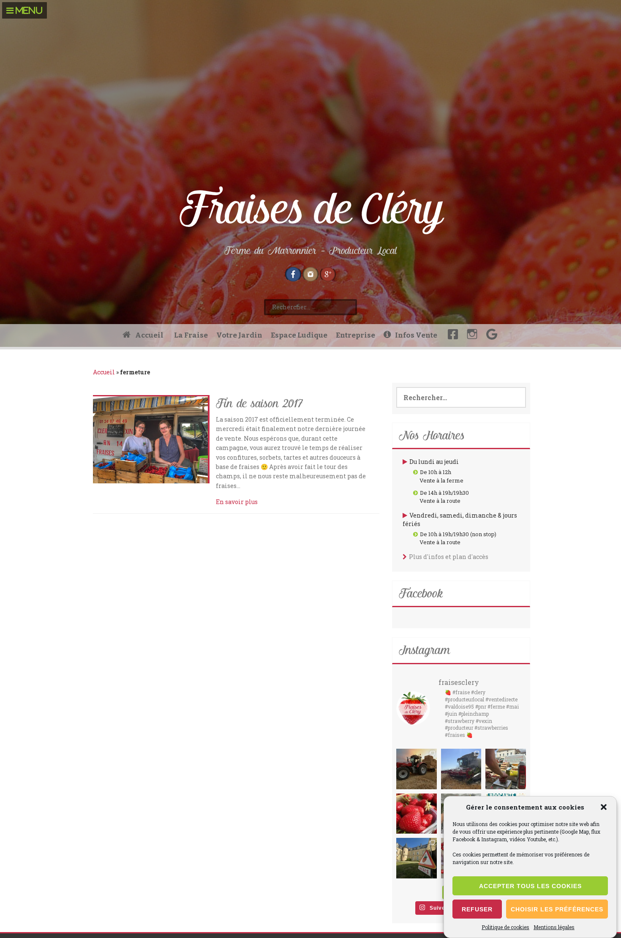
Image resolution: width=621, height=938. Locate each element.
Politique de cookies (505, 927)
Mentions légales (554, 927)
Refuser (477, 909)
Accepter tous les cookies (530, 886)
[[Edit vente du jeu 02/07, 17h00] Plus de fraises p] (505, 769)
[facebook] (293, 273)
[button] (603, 807)
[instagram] (310, 273)
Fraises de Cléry (310, 209)
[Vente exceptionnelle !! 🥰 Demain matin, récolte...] (416, 813)
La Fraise (191, 335)
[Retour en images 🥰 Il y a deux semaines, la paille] (416, 769)
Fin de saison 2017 (259, 404)
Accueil (104, 372)
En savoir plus (237, 502)
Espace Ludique (299, 335)
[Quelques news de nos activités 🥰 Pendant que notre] (461, 769)
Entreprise (355, 335)
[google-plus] (328, 273)
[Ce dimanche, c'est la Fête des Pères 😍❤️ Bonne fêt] (416, 858)
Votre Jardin (239, 335)
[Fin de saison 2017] (150, 439)
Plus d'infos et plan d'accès (448, 557)
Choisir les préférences (557, 909)
